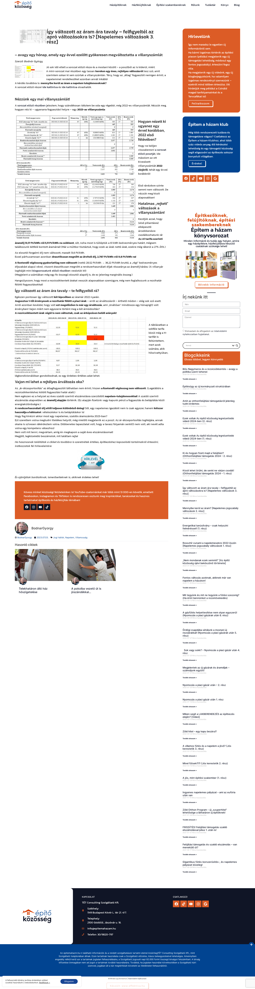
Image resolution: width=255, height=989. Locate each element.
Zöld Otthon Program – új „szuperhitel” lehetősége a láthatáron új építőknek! (205, 811)
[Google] (215, 178)
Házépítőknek (118, 5)
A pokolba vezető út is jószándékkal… (86, 590)
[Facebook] (186, 178)
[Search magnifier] (237, 345)
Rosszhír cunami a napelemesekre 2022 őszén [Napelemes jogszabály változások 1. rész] (209, 544)
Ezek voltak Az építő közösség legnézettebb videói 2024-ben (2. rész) (208, 420)
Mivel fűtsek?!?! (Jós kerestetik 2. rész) (205, 763)
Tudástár (210, 5)
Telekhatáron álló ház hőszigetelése (33, 590)
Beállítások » (44, 982)
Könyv (225, 5)
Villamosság (81, 537)
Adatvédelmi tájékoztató (137, 979)
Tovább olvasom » (190, 379)
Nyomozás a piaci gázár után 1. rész (203, 699)
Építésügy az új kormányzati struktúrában (206, 386)
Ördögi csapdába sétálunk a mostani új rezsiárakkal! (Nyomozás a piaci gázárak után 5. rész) (210, 633)
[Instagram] (208, 178)
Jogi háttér (58, 537)
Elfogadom (69, 981)
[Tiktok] (193, 178)
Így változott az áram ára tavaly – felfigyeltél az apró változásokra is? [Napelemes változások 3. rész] (210, 491)
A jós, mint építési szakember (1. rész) (204, 777)
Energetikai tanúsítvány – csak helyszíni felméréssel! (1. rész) (205, 527)
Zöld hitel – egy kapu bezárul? (200, 731)
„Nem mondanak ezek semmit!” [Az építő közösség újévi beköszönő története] (206, 562)
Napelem (69, 537)
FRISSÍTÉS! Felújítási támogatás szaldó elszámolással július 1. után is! (205, 829)
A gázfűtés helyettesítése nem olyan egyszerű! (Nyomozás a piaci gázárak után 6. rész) (210, 614)
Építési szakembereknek (171, 5)
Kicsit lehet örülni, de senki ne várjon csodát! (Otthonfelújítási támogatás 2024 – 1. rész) (208, 472)
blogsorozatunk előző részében (51, 271)
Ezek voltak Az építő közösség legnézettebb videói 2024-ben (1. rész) (208, 437)
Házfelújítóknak (141, 5)
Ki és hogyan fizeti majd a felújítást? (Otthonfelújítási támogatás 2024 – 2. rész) (207, 454)
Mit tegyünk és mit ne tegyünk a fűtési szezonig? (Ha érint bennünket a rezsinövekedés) (211, 596)
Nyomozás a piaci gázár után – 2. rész (204, 685)
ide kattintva (50, 87)
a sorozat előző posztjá (152, 152)
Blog (237, 5)
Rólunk (195, 5)
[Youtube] (200, 178)
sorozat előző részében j (32, 105)
